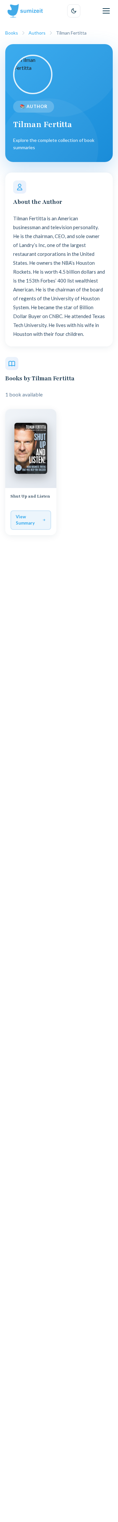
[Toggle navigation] (106, 10)
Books (11, 33)
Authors (37, 33)
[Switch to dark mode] (73, 10)
